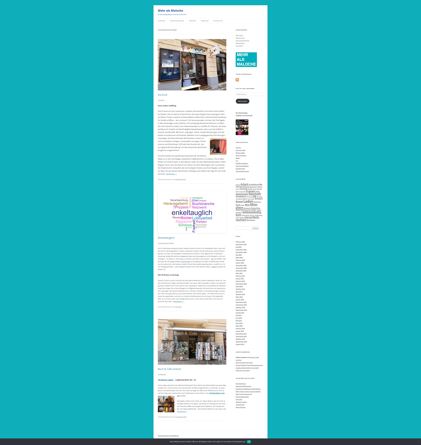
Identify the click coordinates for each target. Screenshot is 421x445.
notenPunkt (240, 405)
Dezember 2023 (241, 265)
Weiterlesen (171, 174)
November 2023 (241, 268)
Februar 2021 (240, 276)
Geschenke (242, 194)
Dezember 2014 (241, 334)
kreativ (259, 198)
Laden (248, 201)
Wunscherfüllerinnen (243, 386)
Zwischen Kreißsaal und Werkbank (248, 389)
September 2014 (241, 342)
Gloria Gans (239, 35)
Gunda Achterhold (242, 368)
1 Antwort (161, 100)
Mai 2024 (239, 255)
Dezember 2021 (241, 271)
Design (250, 189)
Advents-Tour (240, 38)
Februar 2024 (240, 260)
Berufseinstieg (245, 187)
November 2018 (241, 284)
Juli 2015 (238, 315)
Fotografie (242, 191)
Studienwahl (240, 169)
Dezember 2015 (241, 302)
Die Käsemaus (241, 384)
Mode (238, 158)
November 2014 (241, 336)
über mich (192, 21)
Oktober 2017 (240, 289)
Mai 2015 (239, 321)
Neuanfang (255, 208)
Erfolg (254, 189)
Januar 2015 (240, 331)
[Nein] (418, 442)
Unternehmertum (242, 171)
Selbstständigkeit (249, 213)
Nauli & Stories (241, 363)
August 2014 (240, 344)
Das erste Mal (240, 150)
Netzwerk (247, 208)
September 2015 (241, 310)
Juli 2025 (238, 247)
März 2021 (239, 273)
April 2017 (239, 292)
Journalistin (243, 199)
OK (249, 441)
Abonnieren (242, 101)
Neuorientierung (243, 210)
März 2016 (239, 297)
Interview (249, 196)
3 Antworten (162, 374)
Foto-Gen (239, 399)
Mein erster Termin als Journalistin (248, 392)
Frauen (250, 191)
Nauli (251, 363)
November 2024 (241, 252)
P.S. (237, 161)
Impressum (205, 21)
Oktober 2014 (240, 339)
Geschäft (255, 194)
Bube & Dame (240, 43)
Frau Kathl (239, 46)
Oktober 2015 (240, 307)
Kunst (239, 201)
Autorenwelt (185, 261)
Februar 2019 (240, 281)
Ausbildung (254, 184)
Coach (237, 189)
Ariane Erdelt (240, 365)
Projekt (253, 210)
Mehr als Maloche (170, 10)
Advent (238, 185)
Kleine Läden (240, 153)
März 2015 (239, 326)
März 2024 (239, 257)
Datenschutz (218, 21)
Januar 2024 (240, 263)
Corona (238, 148)
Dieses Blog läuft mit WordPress (168, 436)
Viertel (248, 217)
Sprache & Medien (242, 166)
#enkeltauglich (166, 237)
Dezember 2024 (241, 250)
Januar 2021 (240, 279)
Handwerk (241, 196)
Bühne (260, 187)
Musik (242, 205)
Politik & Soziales (242, 163)
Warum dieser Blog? (177, 21)
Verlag (241, 218)
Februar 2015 (240, 328)
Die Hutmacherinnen (242, 41)
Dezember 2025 (241, 244)
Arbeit (244, 184)
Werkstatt (251, 220)
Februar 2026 (240, 242)
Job (254, 196)
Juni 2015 (239, 318)
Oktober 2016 (240, 294)
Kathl (238, 371)
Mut (247, 204)
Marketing (257, 202)
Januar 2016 (240, 300)
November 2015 (241, 305)
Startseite (161, 21)
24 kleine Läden (165, 380)
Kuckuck (162, 94)
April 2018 (239, 286)
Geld (257, 191)
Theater (252, 215)
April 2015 (239, 323)
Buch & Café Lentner (169, 369)
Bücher (254, 187)
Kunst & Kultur (241, 156)
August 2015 (240, 313)
